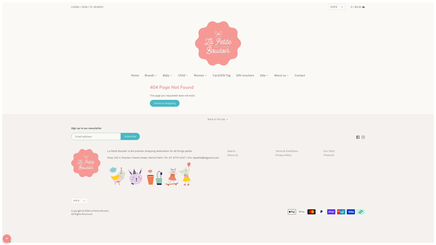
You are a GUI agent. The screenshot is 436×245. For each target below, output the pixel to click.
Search (231, 151)
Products (329, 155)
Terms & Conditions (287, 151)
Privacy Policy (283, 155)
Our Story (329, 151)
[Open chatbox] (7, 238)
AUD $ (333, 6)
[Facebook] (358, 137)
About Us (232, 155)
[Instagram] (363, 137)
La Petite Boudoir (99, 210)
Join (84, 7)
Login (75, 7)
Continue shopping (165, 103)
